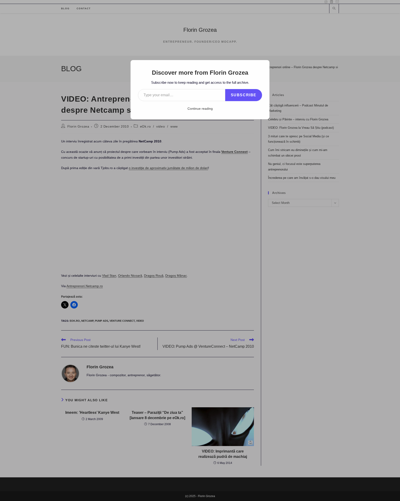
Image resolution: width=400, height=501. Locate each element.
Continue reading (200, 108)
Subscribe (243, 95)
